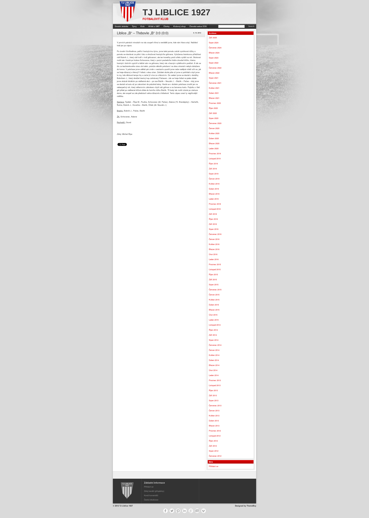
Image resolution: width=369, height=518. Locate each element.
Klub (142, 26)
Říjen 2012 (213, 440)
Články (166, 26)
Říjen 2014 (213, 329)
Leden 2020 (214, 148)
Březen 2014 (214, 365)
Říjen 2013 (213, 390)
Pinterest (178, 510)
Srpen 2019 (213, 173)
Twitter (171, 510)
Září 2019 (213, 168)
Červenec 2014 (215, 345)
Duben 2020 (214, 138)
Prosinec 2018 (215, 203)
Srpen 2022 (213, 62)
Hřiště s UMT (154, 26)
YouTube (197, 510)
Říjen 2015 (213, 274)
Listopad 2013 (215, 385)
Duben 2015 (214, 304)
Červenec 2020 (215, 123)
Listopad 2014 (215, 324)
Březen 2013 (214, 425)
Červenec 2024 (215, 47)
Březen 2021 (214, 98)
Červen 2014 (214, 350)
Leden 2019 (214, 198)
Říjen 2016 (213, 219)
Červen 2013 (214, 410)
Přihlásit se (213, 466)
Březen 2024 (214, 52)
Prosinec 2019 (215, 153)
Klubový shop (179, 26)
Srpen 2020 (213, 118)
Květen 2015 (214, 299)
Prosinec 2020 (215, 103)
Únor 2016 (213, 254)
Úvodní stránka (121, 26)
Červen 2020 (214, 128)
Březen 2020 (214, 143)
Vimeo (203, 510)
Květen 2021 (214, 88)
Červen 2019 (214, 178)
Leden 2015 (214, 319)
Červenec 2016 (215, 234)
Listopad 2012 (215, 435)
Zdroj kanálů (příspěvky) (154, 491)
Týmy (134, 26)
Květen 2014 (214, 355)
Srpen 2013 (213, 400)
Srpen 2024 (213, 42)
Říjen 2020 (213, 108)
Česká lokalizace (151, 499)
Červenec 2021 (215, 83)
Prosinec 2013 (215, 380)
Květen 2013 (214, 415)
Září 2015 (213, 279)
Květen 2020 (214, 133)
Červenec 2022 (215, 67)
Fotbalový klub (155, 19)
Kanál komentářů (151, 495)
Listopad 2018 (215, 209)
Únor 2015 (213, 314)
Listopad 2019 (215, 158)
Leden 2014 (214, 375)
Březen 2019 (214, 193)
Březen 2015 (214, 309)
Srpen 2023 (213, 57)
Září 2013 (213, 395)
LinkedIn (184, 510)
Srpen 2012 (213, 450)
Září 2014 (213, 335)
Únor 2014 (213, 370)
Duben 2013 (214, 420)
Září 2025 (213, 37)
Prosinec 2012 (215, 430)
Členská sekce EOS (198, 26)
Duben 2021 (214, 93)
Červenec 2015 (215, 289)
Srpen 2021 (213, 77)
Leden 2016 (214, 259)
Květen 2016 (214, 244)
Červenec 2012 (215, 455)
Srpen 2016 (213, 229)
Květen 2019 (214, 183)
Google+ (190, 510)
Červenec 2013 (215, 405)
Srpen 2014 (213, 340)
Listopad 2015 (215, 269)
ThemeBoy (251, 505)
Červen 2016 (214, 239)
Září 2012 (213, 445)
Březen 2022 (214, 72)
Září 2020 (213, 113)
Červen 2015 (214, 294)
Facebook (165, 510)
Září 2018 (213, 214)
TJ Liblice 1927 (176, 12)
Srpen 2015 (213, 284)
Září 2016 (213, 224)
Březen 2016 (214, 249)
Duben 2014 (214, 360)
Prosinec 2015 (215, 264)
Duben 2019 (214, 188)
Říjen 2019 (213, 163)
